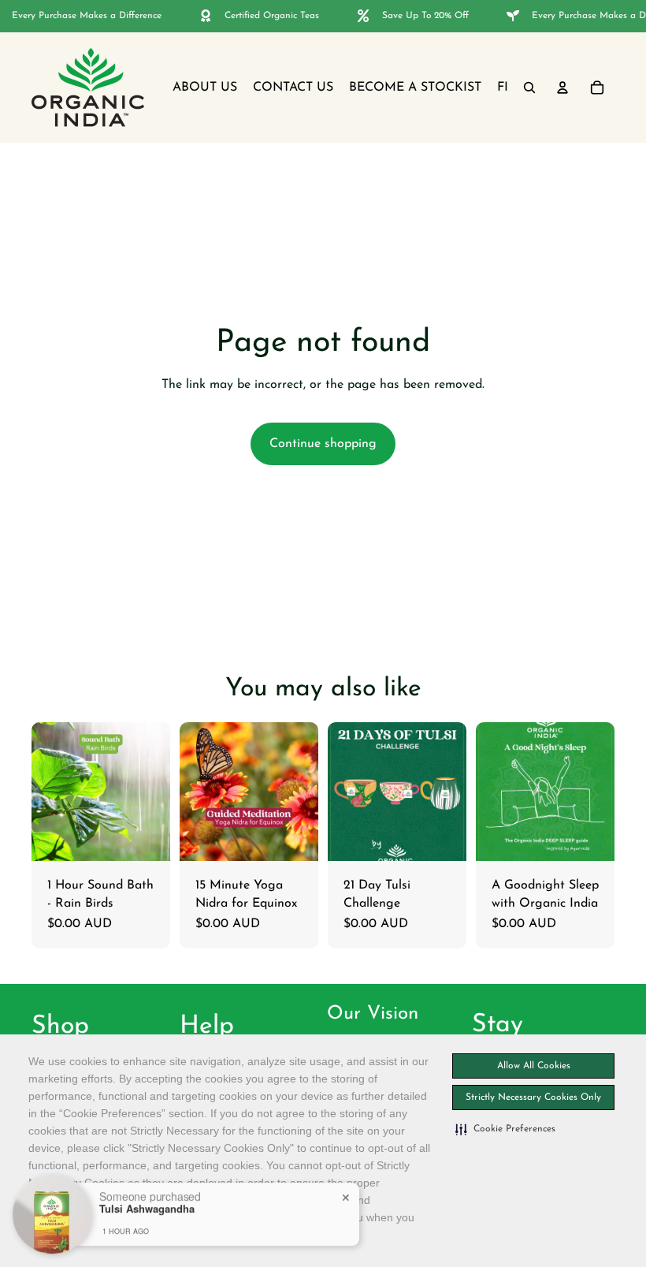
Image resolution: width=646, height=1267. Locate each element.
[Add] (146, 836)
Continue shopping (323, 444)
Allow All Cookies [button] (533, 1066)
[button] (505, 1129)
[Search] (529, 87)
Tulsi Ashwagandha (147, 1206)
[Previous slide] (493, 791)
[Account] (562, 87)
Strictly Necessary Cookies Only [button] (533, 1097)
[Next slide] (597, 791)
